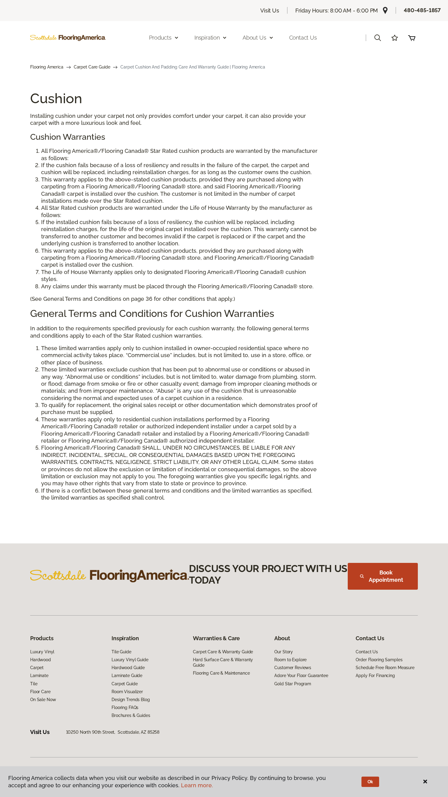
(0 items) (411, 37)
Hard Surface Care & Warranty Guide (223, 662)
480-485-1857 (422, 10)
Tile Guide (121, 651)
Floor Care (40, 691)
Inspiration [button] (207, 37)
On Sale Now (43, 699)
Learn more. (197, 785)
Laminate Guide (127, 675)
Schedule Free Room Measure (385, 667)
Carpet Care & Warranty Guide (223, 651)
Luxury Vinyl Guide (130, 659)
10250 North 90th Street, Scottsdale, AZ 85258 (113, 732)
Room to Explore (290, 659)
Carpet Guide (124, 683)
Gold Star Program (292, 683)
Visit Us (269, 10)
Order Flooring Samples (379, 659)
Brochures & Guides (131, 715)
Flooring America (46, 67)
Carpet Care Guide (92, 67)
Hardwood (40, 659)
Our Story (283, 651)
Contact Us (303, 37)
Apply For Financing (375, 675)
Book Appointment (386, 576)
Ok (370, 781)
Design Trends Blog (131, 699)
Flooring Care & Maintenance (221, 673)
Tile (33, 683)
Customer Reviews (292, 667)
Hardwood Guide (128, 667)
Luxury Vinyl (42, 651)
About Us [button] (254, 37)
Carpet (37, 667)
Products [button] (160, 37)
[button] (378, 38)
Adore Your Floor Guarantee (301, 675)
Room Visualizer (127, 691)
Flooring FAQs (125, 707)
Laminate (39, 675)
